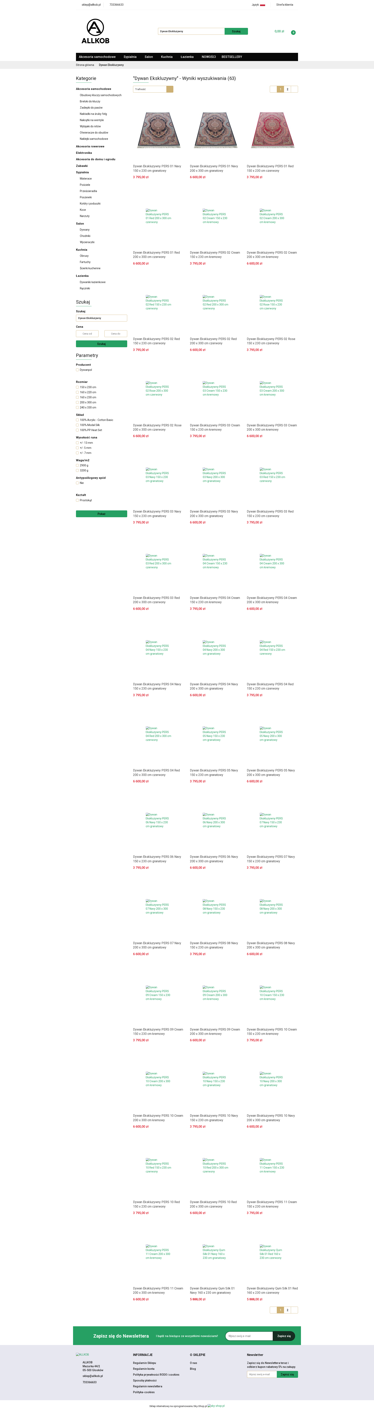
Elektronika (84, 153)
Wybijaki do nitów (90, 126)
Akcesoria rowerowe (90, 146)
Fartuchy (85, 262)
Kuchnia (167, 57)
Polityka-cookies (144, 1392)
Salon (149, 57)
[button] (143, 1355)
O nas (193, 1363)
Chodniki (85, 235)
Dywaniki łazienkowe (93, 282)
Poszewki (86, 197)
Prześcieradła (89, 191)
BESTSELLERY (232, 57)
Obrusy (84, 255)
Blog (193, 1368)
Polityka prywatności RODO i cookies (156, 1374)
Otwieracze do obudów (94, 132)
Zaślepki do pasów (91, 107)
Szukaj (101, 343)
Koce (83, 209)
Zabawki (82, 166)
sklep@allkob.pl (93, 1376)
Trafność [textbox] (140, 89)
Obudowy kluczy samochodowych (101, 95)
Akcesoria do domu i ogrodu (96, 159)
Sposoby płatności (145, 1380)
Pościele (85, 184)
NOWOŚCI (209, 57)
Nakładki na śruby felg (93, 113)
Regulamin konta (143, 1368)
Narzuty (85, 216)
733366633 (90, 1382)
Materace (86, 178)
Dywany (85, 229)
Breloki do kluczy (90, 101)
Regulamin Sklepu (144, 1363)
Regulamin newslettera (147, 1386)
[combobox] (153, 89)
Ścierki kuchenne (90, 268)
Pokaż (101, 513)
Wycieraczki (87, 242)
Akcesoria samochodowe (97, 57)
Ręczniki (85, 288)
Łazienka (187, 57)
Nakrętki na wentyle (92, 120)
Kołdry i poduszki (90, 203)
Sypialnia (130, 57)
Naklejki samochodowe (94, 138)
